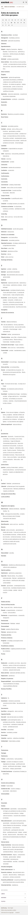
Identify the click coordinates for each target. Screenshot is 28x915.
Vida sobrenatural (6, 821)
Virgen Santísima (6, 845)
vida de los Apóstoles (13, 94)
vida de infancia (17, 424)
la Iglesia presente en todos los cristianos (14, 650)
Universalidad (5, 794)
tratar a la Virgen (18, 851)
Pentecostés (4, 620)
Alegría (3, 49)
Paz (2, 607)
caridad (5, 64)
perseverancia (16, 334)
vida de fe (5, 329)
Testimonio (4, 756)
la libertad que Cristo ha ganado (15, 486)
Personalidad (5, 626)
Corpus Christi (5, 195)
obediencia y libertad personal (17, 565)
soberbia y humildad (18, 738)
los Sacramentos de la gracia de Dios (13, 371)
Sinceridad (4, 735)
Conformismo (5, 176)
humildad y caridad (12, 732)
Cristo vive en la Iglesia (12, 412)
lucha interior (6, 724)
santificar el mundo (8, 91)
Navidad (3, 556)
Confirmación (5, 173)
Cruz (2, 217)
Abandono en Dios (6, 35)
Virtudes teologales (6, 866)
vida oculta (17, 459)
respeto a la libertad (8, 491)
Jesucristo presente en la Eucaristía (13, 444)
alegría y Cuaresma (11, 49)
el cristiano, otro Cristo (15, 439)
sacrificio (21, 524)
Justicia (3, 467)
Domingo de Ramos (6, 260)
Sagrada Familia (5, 714)
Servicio (3, 732)
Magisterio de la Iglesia (7, 506)
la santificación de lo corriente (12, 199)
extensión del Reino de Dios (17, 673)
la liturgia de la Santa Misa (12, 514)
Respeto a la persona (7, 678)
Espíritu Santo (5, 290)
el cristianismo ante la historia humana (13, 390)
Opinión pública (5, 570)
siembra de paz (18, 607)
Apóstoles (4, 94)
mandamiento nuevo (20, 138)
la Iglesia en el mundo (12, 417)
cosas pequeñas (22, 808)
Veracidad (4, 803)
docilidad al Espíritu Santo (17, 290)
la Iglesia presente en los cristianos (13, 418)
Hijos (2, 383)
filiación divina (11, 576)
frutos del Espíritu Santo (9, 292)
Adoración (4, 40)
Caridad (3, 129)
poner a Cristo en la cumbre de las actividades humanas (13, 88)
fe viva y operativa (18, 324)
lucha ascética (20, 347)
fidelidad (9, 483)
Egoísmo (3, 269)
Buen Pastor (4, 117)
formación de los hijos (11, 383)
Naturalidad (4, 553)
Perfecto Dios (20, 450)
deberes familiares (12, 321)
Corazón (3, 187)
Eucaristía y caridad (8, 138)
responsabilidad (7, 861)
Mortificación (5, 524)
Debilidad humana (6, 229)
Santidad (3, 720)
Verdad (3, 806)
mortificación (6, 830)
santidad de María (8, 851)
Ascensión (4, 102)
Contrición (4, 179)
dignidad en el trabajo (9, 764)
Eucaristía (4, 297)
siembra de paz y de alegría (17, 54)
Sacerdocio (4, 701)
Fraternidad (4, 350)
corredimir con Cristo (14, 663)
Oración (3, 585)
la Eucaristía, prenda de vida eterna (13, 155)
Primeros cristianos (6, 638)
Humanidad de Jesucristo (10, 443)
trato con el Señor (12, 457)
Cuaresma (4, 219)
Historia (3, 389)
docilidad (15, 35)
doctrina (8, 159)
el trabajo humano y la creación (15, 203)
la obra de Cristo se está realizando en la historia (14, 538)
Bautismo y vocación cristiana (16, 114)
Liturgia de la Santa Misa (8, 494)
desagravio (6, 617)
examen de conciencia (14, 167)
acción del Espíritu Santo (14, 720)
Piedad (3, 629)
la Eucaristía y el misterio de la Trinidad (14, 303)
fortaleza (5, 857)
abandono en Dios (13, 251)
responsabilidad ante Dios (19, 681)
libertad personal (7, 488)
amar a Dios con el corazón (14, 187)
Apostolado (4, 77)
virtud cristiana (7, 56)
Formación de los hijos (7, 344)
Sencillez (3, 729)
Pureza (3, 654)
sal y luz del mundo (20, 327)
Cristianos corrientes (7, 206)
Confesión (4, 170)
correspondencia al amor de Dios (17, 64)
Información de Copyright (7, 912)
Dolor (2, 257)
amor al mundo (10, 530)
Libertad (3, 486)
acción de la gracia (18, 229)
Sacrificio (3, 711)
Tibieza (3, 759)
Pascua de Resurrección (8, 604)
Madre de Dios (7, 847)
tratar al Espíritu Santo (17, 295)
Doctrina (3, 254)
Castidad (3, 145)
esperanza (8, 153)
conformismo (10, 759)
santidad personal (13, 726)
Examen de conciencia (7, 312)
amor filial (11, 248)
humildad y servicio (14, 38)
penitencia (11, 675)
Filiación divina (5, 337)
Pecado (3, 610)
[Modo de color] (23, 2)
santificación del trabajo (17, 580)
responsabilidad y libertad (10, 686)
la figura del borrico (13, 396)
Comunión (4, 164)
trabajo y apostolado (15, 768)
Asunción (4, 105)
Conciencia (4, 167)
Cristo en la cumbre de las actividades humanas (14, 533)
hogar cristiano (19, 344)
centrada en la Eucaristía (17, 823)
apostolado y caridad (14, 131)
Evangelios (4, 309)
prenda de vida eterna (9, 307)
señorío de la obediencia (9, 567)
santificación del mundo (9, 543)
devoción (12, 192)
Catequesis (4, 148)
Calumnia (4, 126)
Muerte (3, 527)
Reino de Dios (5, 673)
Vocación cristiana (6, 872)
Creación (3, 203)
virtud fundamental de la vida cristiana (15, 402)
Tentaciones (4, 750)
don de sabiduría (8, 324)
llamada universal (21, 722)
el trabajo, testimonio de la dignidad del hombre (14, 244)
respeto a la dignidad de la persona (13, 473)
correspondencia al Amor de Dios (16, 136)
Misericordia (4, 521)
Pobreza (3, 632)
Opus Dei (3, 576)
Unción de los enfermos (8, 783)
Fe (1, 324)
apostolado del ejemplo (13, 272)
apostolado (10, 585)
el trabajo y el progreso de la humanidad (13, 642)
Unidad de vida (5, 788)
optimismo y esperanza (15, 573)
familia (5, 511)
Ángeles (3, 74)
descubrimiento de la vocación (15, 274)
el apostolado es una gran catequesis (13, 150)
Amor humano (5, 71)
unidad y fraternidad (14, 184)
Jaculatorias (4, 433)
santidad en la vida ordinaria (11, 813)
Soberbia (3, 738)
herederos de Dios (15, 342)
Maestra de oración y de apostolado (13, 849)
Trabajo (3, 761)
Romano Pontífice (6, 689)
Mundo (3, 530)
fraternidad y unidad (14, 741)
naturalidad (10, 729)
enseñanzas (6, 441)
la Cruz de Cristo (18, 217)
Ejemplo (3, 272)
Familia (3, 321)
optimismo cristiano (16, 285)
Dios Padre (4, 248)
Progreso (3, 640)
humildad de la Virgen (14, 394)
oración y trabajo (7, 590)
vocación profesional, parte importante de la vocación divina (14, 881)
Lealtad (3, 483)
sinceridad (21, 861)
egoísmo (9, 738)
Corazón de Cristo (6, 190)
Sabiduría (4, 698)
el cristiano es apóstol (15, 84)
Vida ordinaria (5, 808)
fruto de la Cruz (12, 51)
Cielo (2, 153)
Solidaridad (4, 741)
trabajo (21, 813)
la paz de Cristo (8, 607)
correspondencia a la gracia (13, 370)
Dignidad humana (6, 243)
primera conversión (15, 877)
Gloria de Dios (5, 367)
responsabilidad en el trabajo (11, 683)
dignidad (22, 508)
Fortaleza (4, 347)
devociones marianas (18, 845)
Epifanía (3, 280)
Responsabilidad (6, 681)
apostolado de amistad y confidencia (13, 79)
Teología (3, 753)
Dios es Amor (6, 66)
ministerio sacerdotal (14, 701)
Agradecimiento (5, 46)
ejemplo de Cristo (11, 632)
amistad (9, 129)
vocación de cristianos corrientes (14, 817)
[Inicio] (2, 6)
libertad (14, 578)
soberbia (14, 269)
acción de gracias (12, 297)
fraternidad (9, 786)
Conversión (4, 182)
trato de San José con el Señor (15, 717)
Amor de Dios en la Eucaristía (18, 62)
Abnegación (4, 38)
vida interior (13, 791)
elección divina (13, 874)
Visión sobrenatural (6, 869)
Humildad (4, 394)
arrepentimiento (10, 610)
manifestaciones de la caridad (11, 140)
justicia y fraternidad (12, 467)
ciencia (9, 254)
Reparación (4, 675)
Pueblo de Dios (5, 648)
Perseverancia (5, 623)
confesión (14, 99)
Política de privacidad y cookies (8, 910)
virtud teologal (19, 143)
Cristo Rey (4, 214)
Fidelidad (3, 334)
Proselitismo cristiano (7, 646)
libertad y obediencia (19, 488)
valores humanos (7, 815)
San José (3, 717)
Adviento (3, 43)
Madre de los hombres (18, 847)
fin (8, 511)
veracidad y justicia (13, 126)
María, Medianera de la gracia (14, 373)
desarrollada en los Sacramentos (12, 825)
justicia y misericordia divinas (13, 468)
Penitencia (4, 615)
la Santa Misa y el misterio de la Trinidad (13, 515)
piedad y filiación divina (12, 629)
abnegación (10, 711)
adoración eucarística (14, 40)
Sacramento (4, 708)
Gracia (3, 370)
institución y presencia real (16, 302)
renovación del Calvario (9, 518)
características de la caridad (10, 133)
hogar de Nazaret (15, 441)
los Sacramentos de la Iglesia (15, 421)
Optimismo (4, 573)
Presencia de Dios (6, 635)
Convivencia (4, 184)
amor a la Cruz (9, 217)
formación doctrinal (8, 327)
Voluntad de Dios (6, 885)
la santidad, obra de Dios (13, 721)
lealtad (9, 334)
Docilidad (4, 251)
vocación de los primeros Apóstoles (15, 95)
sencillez (11, 553)
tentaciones (10, 231)
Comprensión (5, 161)
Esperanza (4, 282)
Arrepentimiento (6, 99)
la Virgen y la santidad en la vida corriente (14, 811)
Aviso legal (10, 908)
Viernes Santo (5, 842)
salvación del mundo (14, 670)
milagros (11, 448)
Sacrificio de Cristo (21, 307)
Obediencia (4, 565)
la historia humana (16, 537)
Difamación (4, 240)
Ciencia (3, 159)
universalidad (6, 582)
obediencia (15, 885)
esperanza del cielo (13, 282)
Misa (2, 514)
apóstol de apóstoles (14, 77)
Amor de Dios (5, 62)
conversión (21, 99)
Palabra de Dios (5, 601)
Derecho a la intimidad (7, 234)
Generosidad (4, 362)
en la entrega (13, 362)
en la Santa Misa (13, 237)
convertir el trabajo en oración (15, 761)
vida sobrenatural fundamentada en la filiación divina (15, 837)
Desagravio (4, 237)
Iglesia (3, 412)
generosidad (6, 277)
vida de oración (12, 834)
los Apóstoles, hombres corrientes (12, 207)
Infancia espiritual (6, 424)
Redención (4, 663)
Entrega (3, 274)
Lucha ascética (5, 496)
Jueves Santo (4, 464)
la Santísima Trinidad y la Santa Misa (14, 772)
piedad (15, 590)
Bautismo (4, 114)
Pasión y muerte (11, 450)
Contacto (17, 912)
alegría (15, 854)
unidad (5, 352)
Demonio (3, 231)
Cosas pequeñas (5, 198)
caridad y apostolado (12, 59)
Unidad (3, 786)
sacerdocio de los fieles (9, 703)
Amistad (3, 59)
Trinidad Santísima (6, 771)
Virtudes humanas (6, 854)
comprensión (21, 854)
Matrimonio (4, 508)
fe (14, 869)
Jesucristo (4, 436)
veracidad (5, 864)
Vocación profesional (7, 880)
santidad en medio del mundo (11, 541)
